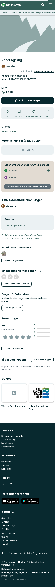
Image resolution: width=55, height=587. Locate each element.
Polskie (5, 529)
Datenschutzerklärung (13, 569)
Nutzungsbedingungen (13, 572)
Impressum (7, 575)
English (5, 521)
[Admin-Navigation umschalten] (50, 5)
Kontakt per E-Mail (14, 225)
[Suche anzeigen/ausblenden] (43, 5)
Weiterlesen (8, 131)
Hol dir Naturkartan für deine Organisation (24, 553)
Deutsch (6, 525)
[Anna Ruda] (10, 276)
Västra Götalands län (14, 75)
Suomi (4, 537)
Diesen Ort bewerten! (44, 71)
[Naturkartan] (11, 5)
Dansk (5, 544)
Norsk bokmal (9, 540)
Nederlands (8, 533)
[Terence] (3, 253)
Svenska (6, 518)
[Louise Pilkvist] (16, 276)
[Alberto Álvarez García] (3, 276)
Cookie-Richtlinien (37, 572)
